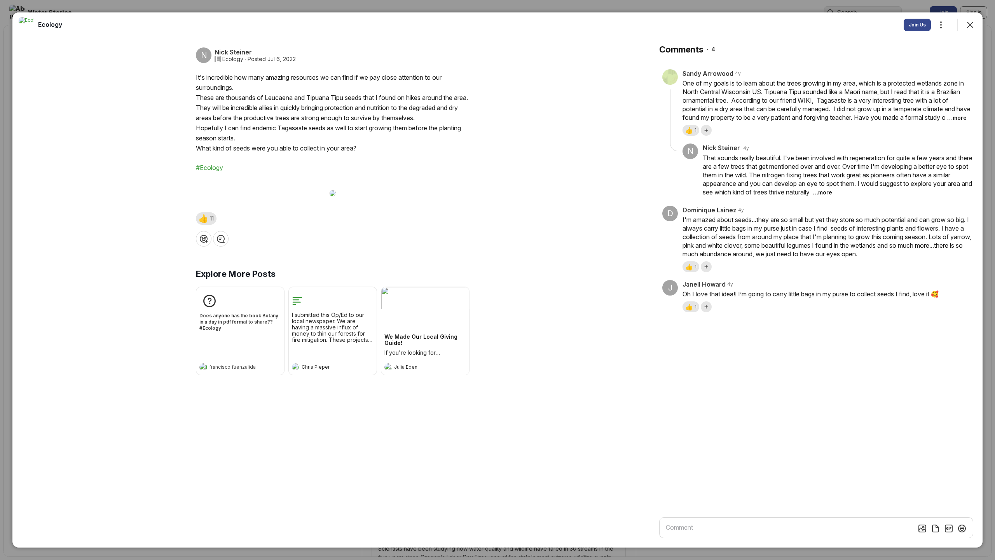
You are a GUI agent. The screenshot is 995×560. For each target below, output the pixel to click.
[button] (206, 218)
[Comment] (221, 239)
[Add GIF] (949, 528)
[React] (203, 238)
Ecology (232, 59)
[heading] (232, 368)
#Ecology (209, 168)
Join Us (917, 25)
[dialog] (497, 280)
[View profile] (203, 367)
